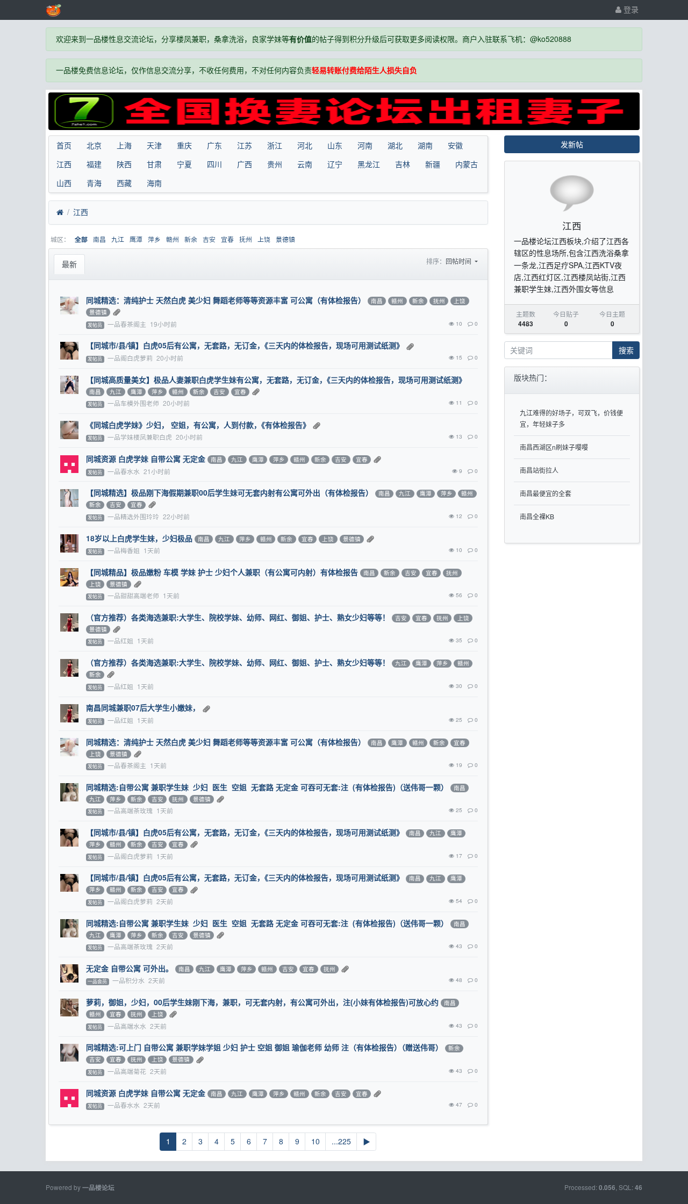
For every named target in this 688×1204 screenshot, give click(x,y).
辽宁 (334, 164)
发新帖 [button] (572, 144)
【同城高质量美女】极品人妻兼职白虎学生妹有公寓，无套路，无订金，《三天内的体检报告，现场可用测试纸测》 (276, 379)
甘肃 (154, 164)
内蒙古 (466, 164)
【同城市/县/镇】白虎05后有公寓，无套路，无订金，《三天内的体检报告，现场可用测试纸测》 (245, 345)
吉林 (402, 164)
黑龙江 (368, 164)
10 (315, 1141)
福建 (94, 164)
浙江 (274, 145)
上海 (124, 145)
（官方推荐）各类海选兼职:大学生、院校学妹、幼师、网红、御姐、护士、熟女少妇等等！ (238, 617)
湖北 (395, 145)
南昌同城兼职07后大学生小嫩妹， (143, 707)
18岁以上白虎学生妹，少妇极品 (139, 538)
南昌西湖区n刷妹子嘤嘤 (554, 447)
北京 (94, 145)
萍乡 (154, 238)
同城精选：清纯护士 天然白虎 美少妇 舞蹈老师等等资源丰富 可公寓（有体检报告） (226, 300)
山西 (63, 182)
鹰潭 (136, 238)
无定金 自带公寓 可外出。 (129, 968)
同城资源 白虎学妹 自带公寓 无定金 (145, 458)
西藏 (124, 182)
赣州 (172, 238)
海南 (154, 182)
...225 (341, 1141)
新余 (190, 238)
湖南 (425, 145)
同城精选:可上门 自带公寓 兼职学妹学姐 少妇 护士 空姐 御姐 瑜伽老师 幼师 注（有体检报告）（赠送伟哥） (264, 1047)
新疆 (432, 164)
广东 (214, 145)
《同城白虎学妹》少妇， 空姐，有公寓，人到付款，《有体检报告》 (198, 424)
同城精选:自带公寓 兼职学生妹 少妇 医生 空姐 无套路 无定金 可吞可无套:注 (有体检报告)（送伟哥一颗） (267, 787)
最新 (69, 264)
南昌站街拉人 (539, 470)
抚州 (245, 238)
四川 (214, 164)
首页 (63, 145)
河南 (364, 145)
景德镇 (285, 238)
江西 (63, 164)
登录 (630, 9)
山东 (334, 145)
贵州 (274, 164)
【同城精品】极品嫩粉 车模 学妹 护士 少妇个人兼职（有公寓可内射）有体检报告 (222, 572)
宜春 (227, 238)
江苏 (244, 145)
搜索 (626, 350)
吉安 (209, 238)
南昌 (99, 238)
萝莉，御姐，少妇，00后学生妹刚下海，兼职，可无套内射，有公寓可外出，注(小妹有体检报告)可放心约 (262, 1002)
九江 (117, 238)
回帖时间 (459, 261)
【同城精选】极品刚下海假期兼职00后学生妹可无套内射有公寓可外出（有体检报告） (229, 492)
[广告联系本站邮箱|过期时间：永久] (344, 111)
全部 (81, 239)
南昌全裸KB (537, 516)
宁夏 (184, 164)
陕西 (124, 164)
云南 (304, 164)
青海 (94, 182)
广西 (244, 164)
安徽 (455, 145)
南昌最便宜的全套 (545, 493)
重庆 (184, 145)
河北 (304, 145)
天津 (154, 145)
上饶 (263, 238)
